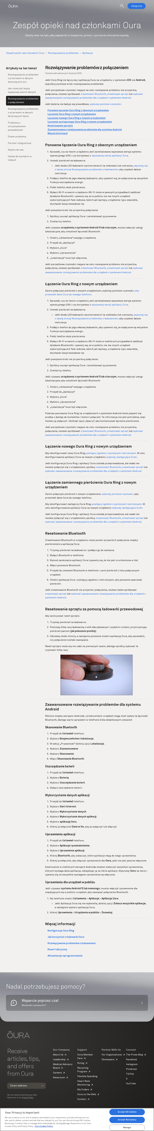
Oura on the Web (86, 1094)
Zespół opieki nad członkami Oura (25, 53)
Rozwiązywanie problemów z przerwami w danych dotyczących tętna (23, 113)
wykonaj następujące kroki (121, 457)
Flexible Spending (87, 1076)
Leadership (59, 1059)
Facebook (131, 1059)
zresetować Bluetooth (93, 94)
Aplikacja (87, 53)
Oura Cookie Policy (44, 1126)
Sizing (80, 1063)
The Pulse (134, 1055)
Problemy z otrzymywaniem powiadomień (17, 126)
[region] (77, 1119)
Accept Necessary (127, 1120)
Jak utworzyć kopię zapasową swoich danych (22, 90)
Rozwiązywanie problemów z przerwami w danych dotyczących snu (23, 78)
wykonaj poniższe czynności (105, 104)
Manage (127, 1128)
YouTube (131, 1083)
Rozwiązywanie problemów (63, 53)
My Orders (83, 1089)
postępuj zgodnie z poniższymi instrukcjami (111, 453)
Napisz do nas (15, 150)
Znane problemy (17, 137)
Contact (81, 1099)
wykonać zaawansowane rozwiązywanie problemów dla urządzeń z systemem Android (93, 471)
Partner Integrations (19, 143)
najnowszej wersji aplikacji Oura (109, 156)
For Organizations (112, 1055)
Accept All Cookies (127, 1112)
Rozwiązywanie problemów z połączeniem (23, 101)
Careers (57, 1073)
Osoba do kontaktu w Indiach (20, 158)
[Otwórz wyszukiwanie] (122, 6)
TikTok (130, 1074)
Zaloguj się (136, 6)
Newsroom (59, 1077)
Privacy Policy (27, 1097)
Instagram (132, 1064)
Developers (108, 1059)
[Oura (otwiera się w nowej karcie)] (13, 6)
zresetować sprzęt (117, 94)
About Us (58, 1055)
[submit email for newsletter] (42, 1085)
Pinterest (131, 1069)
